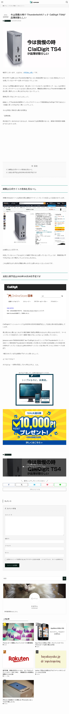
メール (8, 545)
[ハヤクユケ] (34, 2)
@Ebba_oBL (28, 72)
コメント (8, 514)
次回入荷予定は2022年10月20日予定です (23, 172)
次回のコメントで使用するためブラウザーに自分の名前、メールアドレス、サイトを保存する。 (35, 559)
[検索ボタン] (67, 2)
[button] (9, 484)
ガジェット (7, 20)
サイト (7, 552)
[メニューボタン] (2, 2)
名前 (7, 538)
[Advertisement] (34, 143)
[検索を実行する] (64, 578)
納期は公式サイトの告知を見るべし (21, 169)
